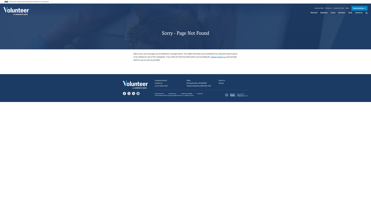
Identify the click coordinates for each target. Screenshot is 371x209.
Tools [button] (350, 13)
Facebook (124, 93)
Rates (347, 8)
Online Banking (358, 8)
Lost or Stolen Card (161, 86)
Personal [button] (314, 13)
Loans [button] (333, 13)
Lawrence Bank (319, 8)
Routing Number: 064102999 (197, 83)
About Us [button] (358, 13)
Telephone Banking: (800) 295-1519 (199, 86)
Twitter (133, 93)
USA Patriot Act (172, 93)
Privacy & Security (159, 93)
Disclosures (200, 93)
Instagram (129, 93)
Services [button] (341, 13)
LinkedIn (138, 93)
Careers (221, 83)
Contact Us (328, 8)
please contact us (218, 57)
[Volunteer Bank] (17, 11)
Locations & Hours (338, 8)
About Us (222, 80)
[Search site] (367, 13)
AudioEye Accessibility (186, 93)
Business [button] (324, 13)
